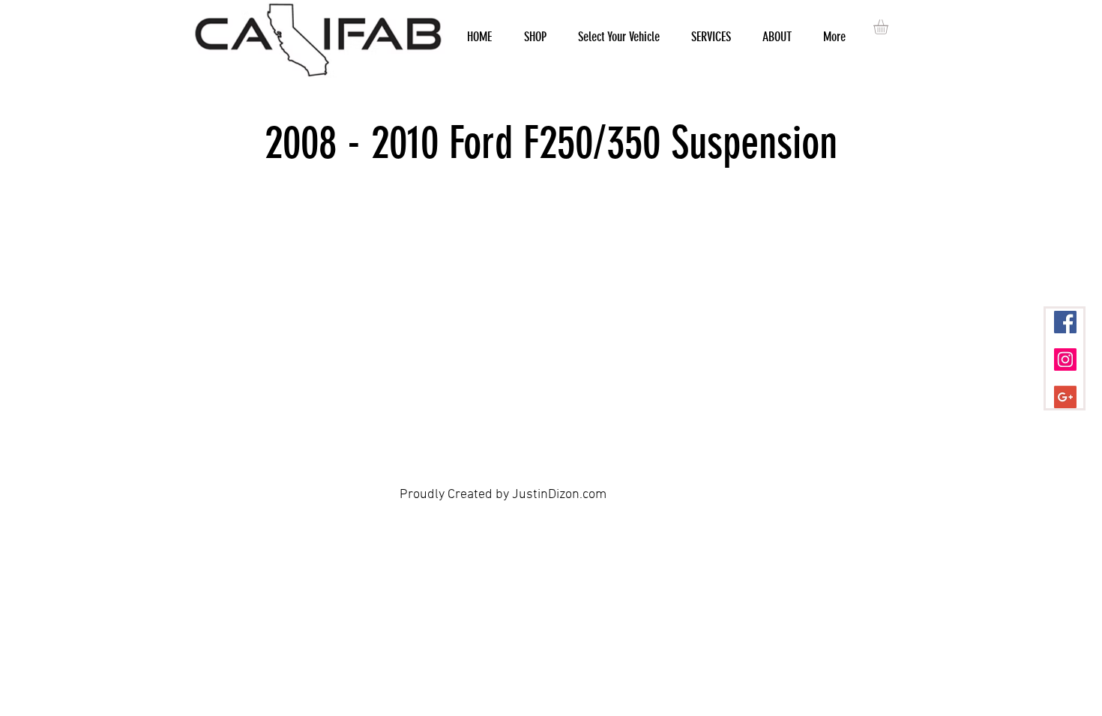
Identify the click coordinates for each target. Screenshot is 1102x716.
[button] (889, 26)
